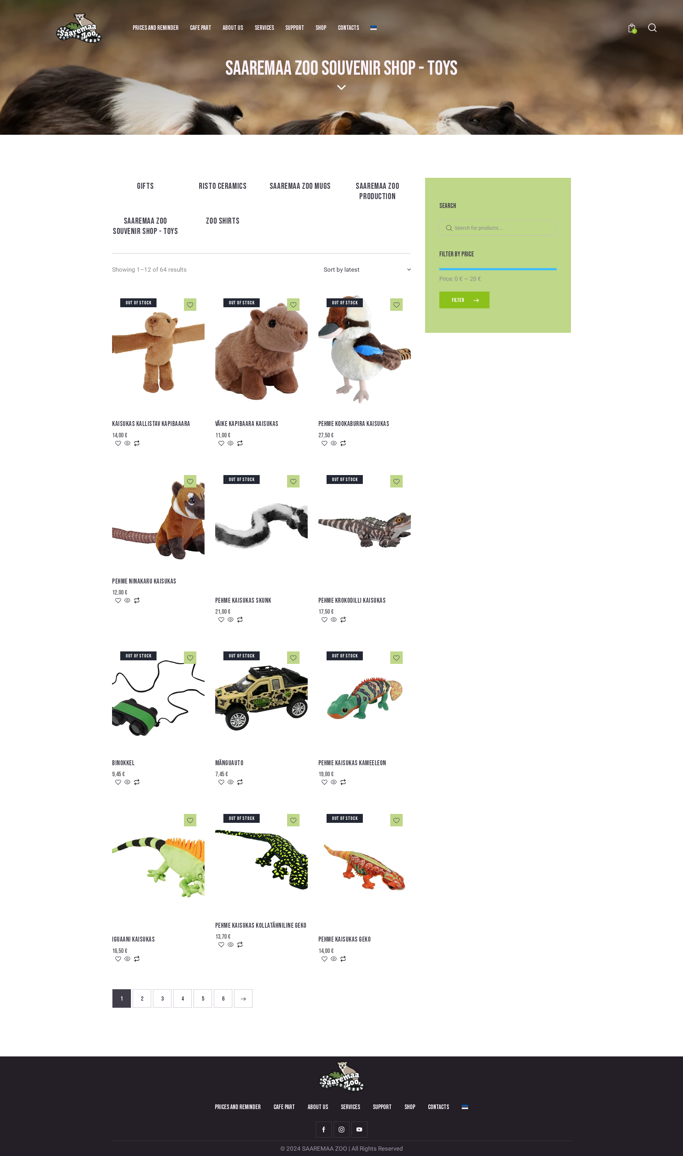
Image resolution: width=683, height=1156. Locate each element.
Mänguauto (229, 763)
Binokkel (123, 763)
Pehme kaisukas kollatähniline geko (261, 926)
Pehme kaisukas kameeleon (352, 763)
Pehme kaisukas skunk (243, 601)
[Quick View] (127, 443)
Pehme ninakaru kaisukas (144, 581)
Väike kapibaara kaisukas (247, 424)
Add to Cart (162, 563)
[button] (190, 304)
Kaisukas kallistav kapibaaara (151, 424)
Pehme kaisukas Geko (344, 940)
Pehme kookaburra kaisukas (354, 424)
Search (449, 228)
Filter (458, 300)
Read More (163, 406)
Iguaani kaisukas (133, 940)
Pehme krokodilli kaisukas (352, 601)
